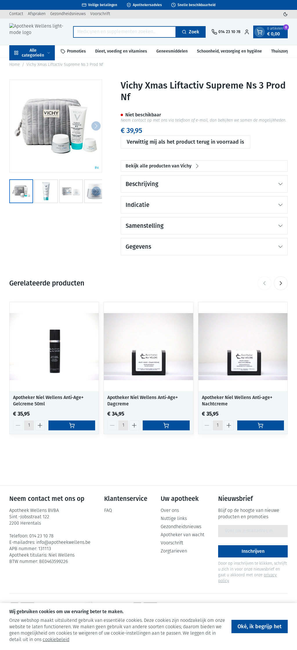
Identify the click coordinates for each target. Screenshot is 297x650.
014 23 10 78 (41, 536)
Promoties (76, 51)
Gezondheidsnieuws (68, 14)
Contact (16, 14)
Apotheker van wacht (182, 535)
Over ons (170, 510)
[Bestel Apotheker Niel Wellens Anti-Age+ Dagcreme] (166, 425)
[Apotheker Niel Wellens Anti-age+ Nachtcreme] (242, 346)
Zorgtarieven (174, 551)
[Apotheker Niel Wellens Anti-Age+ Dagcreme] (148, 346)
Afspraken (37, 14)
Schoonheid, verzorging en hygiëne (229, 51)
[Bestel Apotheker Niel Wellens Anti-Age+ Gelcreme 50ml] (71, 425)
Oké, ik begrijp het (260, 626)
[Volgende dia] (281, 283)
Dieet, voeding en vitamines (121, 51)
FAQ (108, 510)
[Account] (247, 32)
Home (14, 65)
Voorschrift (100, 14)
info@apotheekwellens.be (63, 542)
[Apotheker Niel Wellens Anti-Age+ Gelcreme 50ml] (54, 346)
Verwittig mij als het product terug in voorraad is (185, 142)
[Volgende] (96, 126)
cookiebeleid (56, 640)
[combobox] (124, 32)
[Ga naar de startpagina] (38, 31)
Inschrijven (253, 551)
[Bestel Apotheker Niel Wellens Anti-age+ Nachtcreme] (260, 425)
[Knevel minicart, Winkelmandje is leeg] (259, 32)
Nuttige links (174, 519)
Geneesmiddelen (172, 51)
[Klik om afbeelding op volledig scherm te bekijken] (56, 126)
